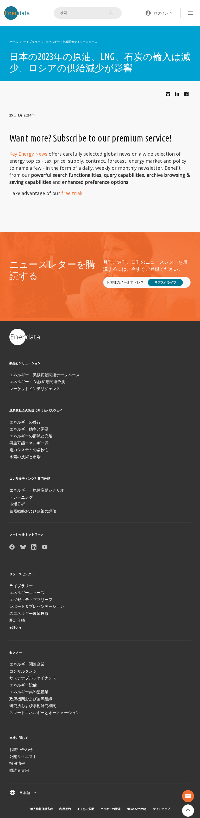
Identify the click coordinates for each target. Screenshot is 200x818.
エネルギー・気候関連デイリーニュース (71, 42)
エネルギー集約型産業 (28, 691)
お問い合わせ (21, 749)
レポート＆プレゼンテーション (36, 606)
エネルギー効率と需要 (28, 429)
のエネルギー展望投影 (28, 613)
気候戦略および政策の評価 (32, 511)
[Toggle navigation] (190, 13)
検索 (111, 12)
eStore (15, 627)
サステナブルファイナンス (32, 677)
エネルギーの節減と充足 (30, 435)
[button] (159, 13)
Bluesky (169, 96)
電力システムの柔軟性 (28, 449)
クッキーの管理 (111, 809)
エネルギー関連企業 (27, 664)
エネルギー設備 (23, 684)
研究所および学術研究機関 (32, 705)
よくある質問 (85, 809)
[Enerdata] (25, 337)
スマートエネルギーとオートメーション (44, 712)
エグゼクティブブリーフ (30, 599)
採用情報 (17, 763)
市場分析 (17, 504)
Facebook (187, 95)
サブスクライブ (165, 282)
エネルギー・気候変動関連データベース (44, 374)
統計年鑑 (17, 620)
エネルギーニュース (27, 592)
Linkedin (178, 95)
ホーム (13, 42)
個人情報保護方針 (41, 809)
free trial (71, 193)
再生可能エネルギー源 (28, 442)
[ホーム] (19, 13)
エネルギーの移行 (25, 422)
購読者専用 (19, 770)
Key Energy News (28, 154)
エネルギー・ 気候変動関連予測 (37, 381)
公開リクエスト (23, 756)
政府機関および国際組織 (30, 698)
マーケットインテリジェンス (34, 388)
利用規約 (65, 809)
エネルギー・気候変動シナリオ (36, 490)
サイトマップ (161, 809)
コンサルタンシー (25, 671)
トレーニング (21, 497)
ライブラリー (31, 42)
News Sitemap (137, 809)
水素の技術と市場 (25, 456)
